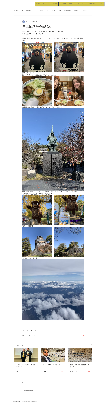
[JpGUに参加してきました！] (53, 355)
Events (41, 10)
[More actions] (83, 22)
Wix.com (35, 401)
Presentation (67, 10)
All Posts (16, 10)
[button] (90, 10)
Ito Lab (53, 10)
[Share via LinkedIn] (31, 330)
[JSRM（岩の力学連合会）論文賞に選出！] (26, 355)
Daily (60, 10)
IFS (35, 10)
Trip (47, 10)
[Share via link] (35, 330)
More (84, 10)
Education (77, 10)
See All (90, 345)
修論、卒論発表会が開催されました (79, 366)
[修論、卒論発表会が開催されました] (80, 355)
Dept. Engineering (26, 10)
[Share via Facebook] (23, 330)
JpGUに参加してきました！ (52, 365)
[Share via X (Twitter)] (27, 330)
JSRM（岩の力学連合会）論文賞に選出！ (25, 366)
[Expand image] (37, 57)
